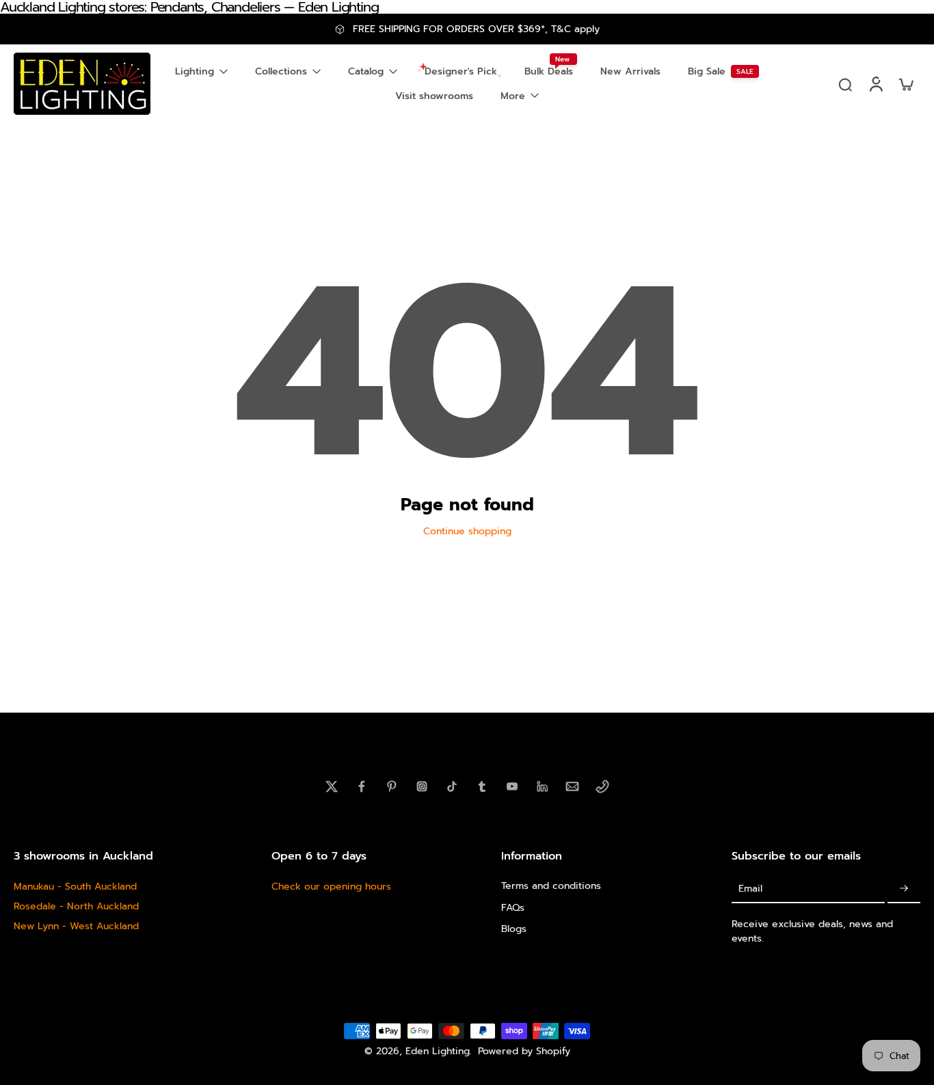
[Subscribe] (904, 888)
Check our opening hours (331, 886)
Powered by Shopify (524, 1051)
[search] (845, 84)
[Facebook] (362, 786)
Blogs (513, 928)
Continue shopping (467, 531)
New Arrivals (630, 71)
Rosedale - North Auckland (76, 906)
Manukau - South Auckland (75, 886)
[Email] (572, 786)
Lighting (194, 71)
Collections (281, 71)
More (513, 96)
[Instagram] (422, 786)
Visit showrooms (434, 96)
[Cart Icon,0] (905, 84)
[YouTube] (512, 786)
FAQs (512, 907)
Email (750, 888)
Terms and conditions (551, 885)
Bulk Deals (548, 71)
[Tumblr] (482, 786)
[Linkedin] (542, 786)
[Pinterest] (392, 786)
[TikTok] (452, 786)
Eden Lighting (437, 1051)
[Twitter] (332, 786)
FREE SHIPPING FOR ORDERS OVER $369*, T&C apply (476, 29)
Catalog (366, 71)
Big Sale (706, 71)
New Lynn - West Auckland (76, 926)
